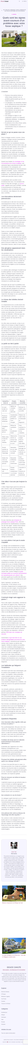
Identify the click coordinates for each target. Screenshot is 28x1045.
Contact (3, 1001)
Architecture (4, 1012)
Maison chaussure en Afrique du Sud (12, 903)
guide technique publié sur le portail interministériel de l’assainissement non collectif (13, 573)
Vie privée (3, 998)
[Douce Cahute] (4, 1)
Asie (2, 1019)
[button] (19, 1)
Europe (3, 1021)
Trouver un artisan (5, 1003)
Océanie (3, 1024)
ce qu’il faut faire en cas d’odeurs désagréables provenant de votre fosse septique (13, 639)
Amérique (3, 1017)
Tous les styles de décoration (8, 1033)
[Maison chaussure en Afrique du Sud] (14, 893)
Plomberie (14, 14)
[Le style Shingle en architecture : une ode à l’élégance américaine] (14, 946)
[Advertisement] (14, 921)
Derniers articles (5, 991)
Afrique (3, 1014)
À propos (3, 994)
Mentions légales (5, 996)
